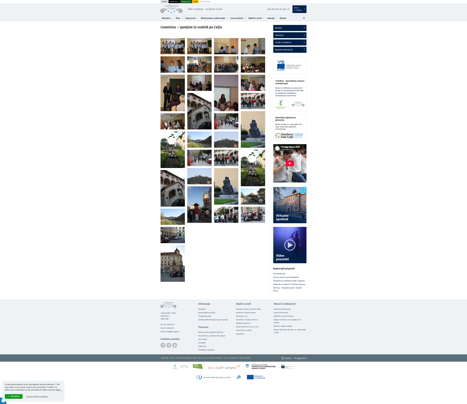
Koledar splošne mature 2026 (248, 309)
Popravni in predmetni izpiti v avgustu (289, 281)
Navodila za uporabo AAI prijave (211, 336)
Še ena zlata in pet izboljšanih (286, 277)
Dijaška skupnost (243, 323)
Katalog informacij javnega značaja (213, 320)
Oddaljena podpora (206, 350)
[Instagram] (168, 345)
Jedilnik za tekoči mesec (246, 313)
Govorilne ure (241, 316)
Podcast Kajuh (205, 1)
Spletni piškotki (244, 358)
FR (277, 9)
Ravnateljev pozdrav (206, 313)
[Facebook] (163, 345)
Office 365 (202, 346)
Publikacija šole (204, 316)
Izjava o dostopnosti (230, 358)
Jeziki (195, 1)
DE (273, 9)
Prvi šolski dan (279, 274)
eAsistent (279, 35)
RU (284, 9)
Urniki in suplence (283, 42)
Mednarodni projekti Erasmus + (211, 332)
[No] (61, 391)
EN (269, 9)
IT (288, 9)
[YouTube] (174, 345)
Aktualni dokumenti (284, 50)
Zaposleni (240, 334)
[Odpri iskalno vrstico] (303, 18)
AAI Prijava (202, 339)
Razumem (15, 396)
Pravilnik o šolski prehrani (247, 320)
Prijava (199, 358)
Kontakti (202, 309)
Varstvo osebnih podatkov (212, 358)
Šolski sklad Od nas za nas (247, 327)
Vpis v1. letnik (298, 9)
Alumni (283, 18)
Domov (164, 1)
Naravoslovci (186, 1)
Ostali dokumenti (281, 313)
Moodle (278, 28)
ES (281, 9)
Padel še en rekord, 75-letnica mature (289, 284)
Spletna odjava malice (283, 326)
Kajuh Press (174, 1)
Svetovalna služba (244, 330)
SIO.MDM (202, 343)
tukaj (58, 390)
